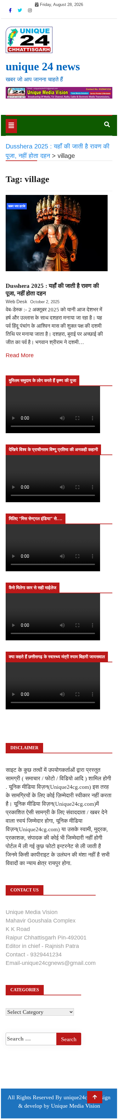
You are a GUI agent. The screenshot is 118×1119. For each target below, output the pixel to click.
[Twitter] (20, 10)
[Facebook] (11, 10)
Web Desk (16, 301)
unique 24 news (43, 66)
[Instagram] (30, 10)
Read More (20, 355)
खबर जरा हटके (16, 206)
